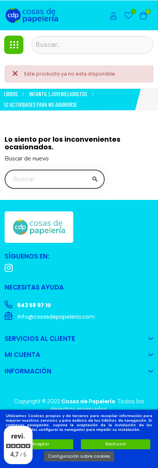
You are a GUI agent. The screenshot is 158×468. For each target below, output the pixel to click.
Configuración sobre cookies (79, 456)
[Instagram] (9, 268)
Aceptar (40, 444)
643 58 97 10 (33, 305)
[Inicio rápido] (113, 17)
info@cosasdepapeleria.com (55, 317)
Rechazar (115, 444)
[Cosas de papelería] (39, 227)
